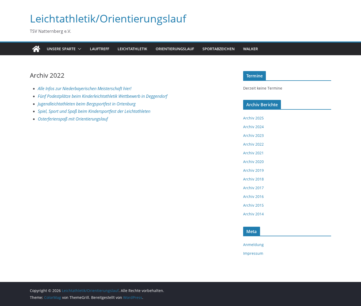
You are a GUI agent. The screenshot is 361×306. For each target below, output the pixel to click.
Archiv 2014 (253, 213)
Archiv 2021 (253, 152)
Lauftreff (99, 48)
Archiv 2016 (253, 196)
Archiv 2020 (253, 161)
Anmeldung (253, 244)
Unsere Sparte (61, 48)
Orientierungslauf (175, 48)
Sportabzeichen (218, 48)
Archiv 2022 (253, 144)
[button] (78, 49)
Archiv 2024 (253, 126)
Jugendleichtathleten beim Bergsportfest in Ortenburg (87, 104)
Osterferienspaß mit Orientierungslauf (73, 119)
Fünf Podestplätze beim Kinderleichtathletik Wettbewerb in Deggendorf (102, 96)
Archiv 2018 (253, 179)
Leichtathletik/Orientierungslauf (108, 18)
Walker (250, 48)
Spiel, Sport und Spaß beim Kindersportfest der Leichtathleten (94, 111)
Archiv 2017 (253, 187)
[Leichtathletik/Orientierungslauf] (36, 49)
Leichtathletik (132, 48)
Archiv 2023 (253, 135)
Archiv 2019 (253, 170)
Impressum (253, 253)
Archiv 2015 (253, 205)
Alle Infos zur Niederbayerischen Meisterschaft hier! (84, 88)
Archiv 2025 (253, 117)
